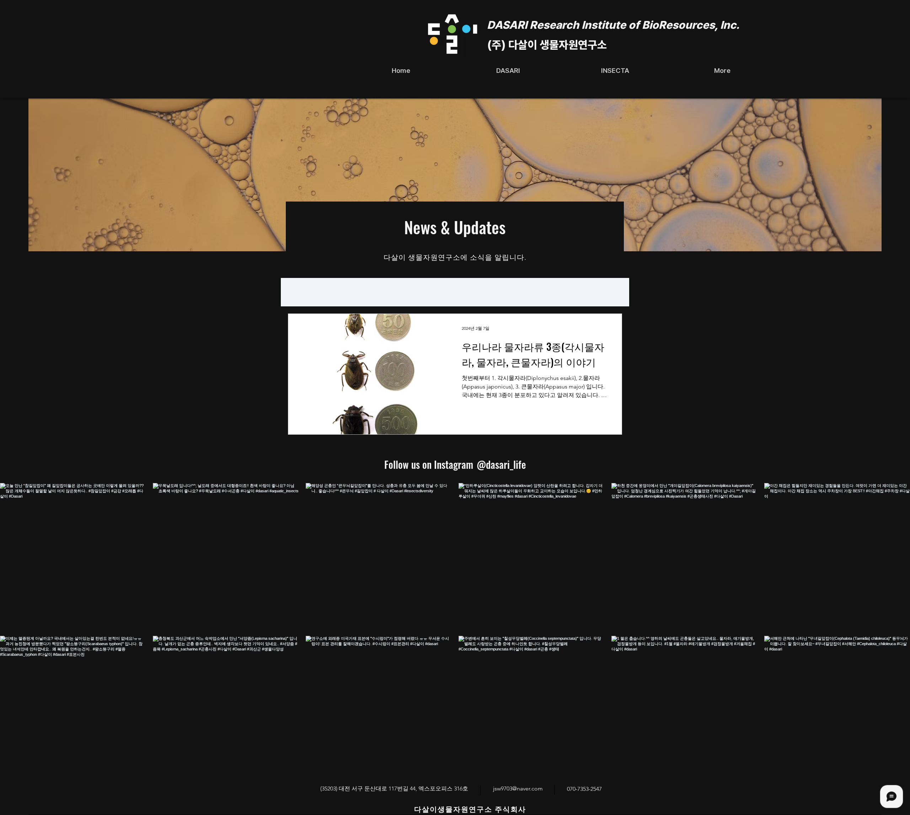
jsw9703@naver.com (518, 788)
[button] (508, 71)
